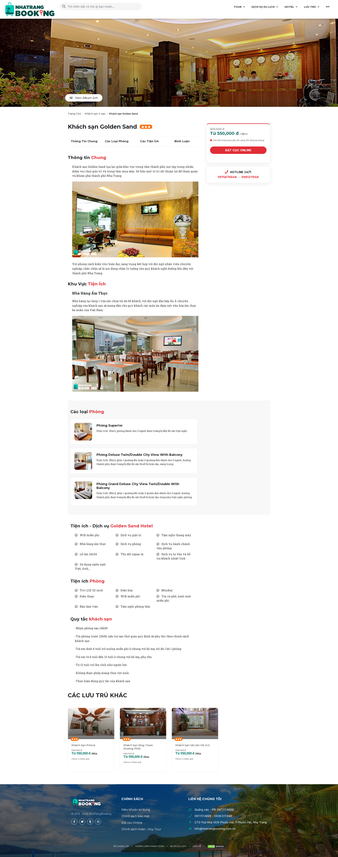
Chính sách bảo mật (135, 816)
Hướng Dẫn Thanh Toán (149, 846)
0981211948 (250, 177)
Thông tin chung (84, 141)
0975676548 (227, 177)
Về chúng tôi (121, 846)
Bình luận (182, 141)
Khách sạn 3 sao (95, 113)
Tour (238, 6)
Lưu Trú (310, 6)
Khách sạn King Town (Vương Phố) (138, 746)
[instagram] (98, 822)
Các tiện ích (149, 141)
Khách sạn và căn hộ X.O (192, 745)
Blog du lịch (178, 846)
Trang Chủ (74, 113)
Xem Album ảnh (86, 98)
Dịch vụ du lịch (263, 6)
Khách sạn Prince (83, 745)
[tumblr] (90, 822)
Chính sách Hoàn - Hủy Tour (141, 829)
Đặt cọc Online (238, 150)
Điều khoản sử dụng (135, 809)
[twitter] (82, 822)
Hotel (289, 6)
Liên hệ (197, 846)
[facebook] (74, 822)
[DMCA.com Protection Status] (216, 846)
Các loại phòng (117, 141)
